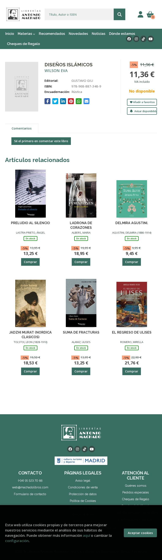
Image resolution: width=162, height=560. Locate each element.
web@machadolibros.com (30, 487)
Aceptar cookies (140, 533)
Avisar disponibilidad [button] (145, 111)
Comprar (30, 262)
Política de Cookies (83, 501)
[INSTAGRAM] (136, 39)
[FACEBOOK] (129, 39)
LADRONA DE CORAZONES (81, 225)
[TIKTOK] (143, 39)
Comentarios (22, 128)
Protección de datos (83, 494)
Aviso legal (82, 480)
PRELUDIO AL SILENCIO (30, 223)
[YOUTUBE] (150, 39)
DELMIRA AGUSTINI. (131, 223)
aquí (86, 535)
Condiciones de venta (83, 487)
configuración (17, 540)
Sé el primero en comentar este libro (41, 141)
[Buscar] (119, 14)
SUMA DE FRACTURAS (81, 332)
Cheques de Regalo (135, 499)
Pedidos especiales (135, 492)
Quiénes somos (135, 485)
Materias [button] (25, 34)
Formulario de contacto (30, 494)
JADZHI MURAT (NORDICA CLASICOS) (30, 334)
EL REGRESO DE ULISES (131, 332)
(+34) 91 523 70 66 (30, 480)
